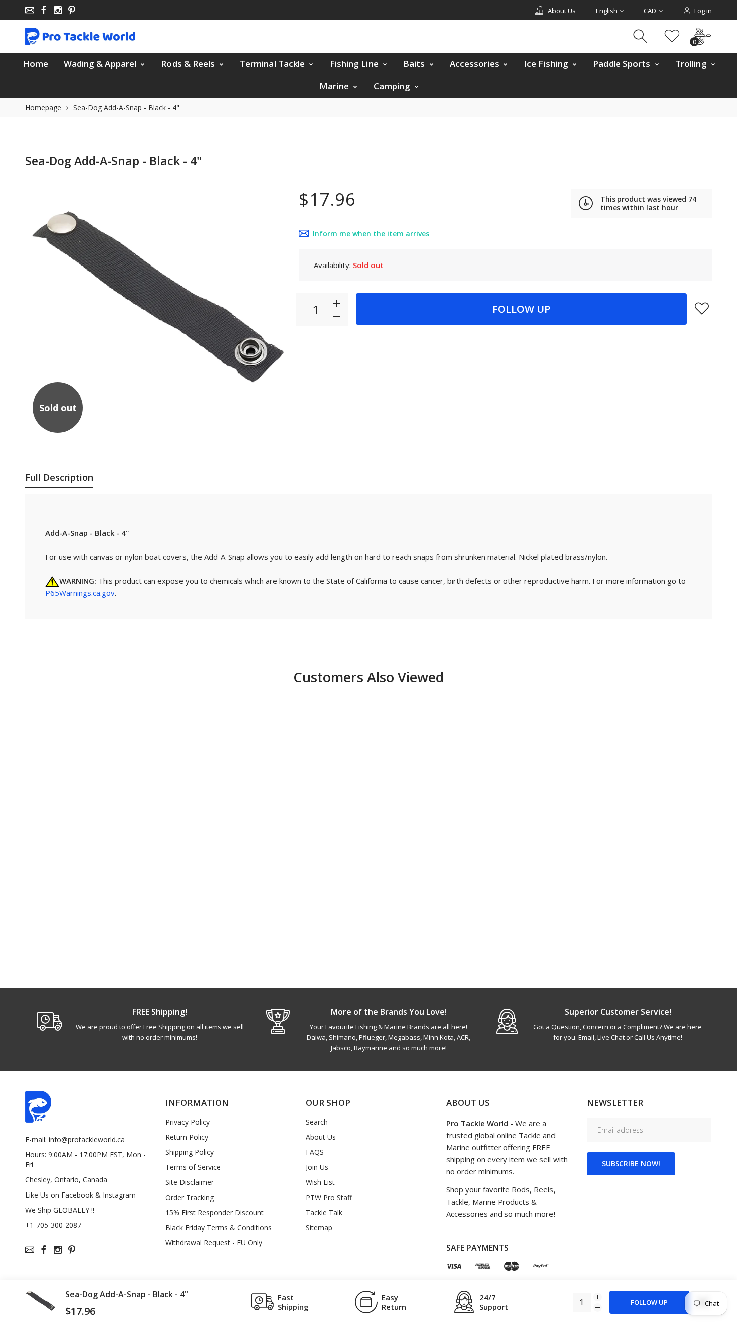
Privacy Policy (187, 1122)
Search (317, 1122)
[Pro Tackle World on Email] (30, 10)
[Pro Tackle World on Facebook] (44, 10)
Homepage (43, 107)
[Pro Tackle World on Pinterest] (72, 10)
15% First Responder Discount (214, 1212)
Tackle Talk (324, 1212)
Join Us (317, 1167)
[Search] (641, 36)
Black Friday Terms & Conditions (218, 1227)
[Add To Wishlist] (701, 308)
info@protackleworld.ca (87, 1139)
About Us (321, 1137)
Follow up (521, 309)
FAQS (315, 1152)
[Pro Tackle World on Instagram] (58, 10)
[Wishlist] (672, 36)
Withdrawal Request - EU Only (213, 1242)
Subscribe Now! (631, 1163)
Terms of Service (193, 1167)
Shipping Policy (189, 1152)
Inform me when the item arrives (371, 233)
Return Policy (186, 1137)
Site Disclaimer (189, 1182)
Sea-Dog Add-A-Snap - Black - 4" (126, 1294)
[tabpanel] (139, 1024)
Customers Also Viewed (368, 677)
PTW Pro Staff (329, 1197)
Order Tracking (189, 1197)
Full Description (59, 477)
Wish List (320, 1182)
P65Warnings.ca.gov (80, 593)
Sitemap (319, 1227)
